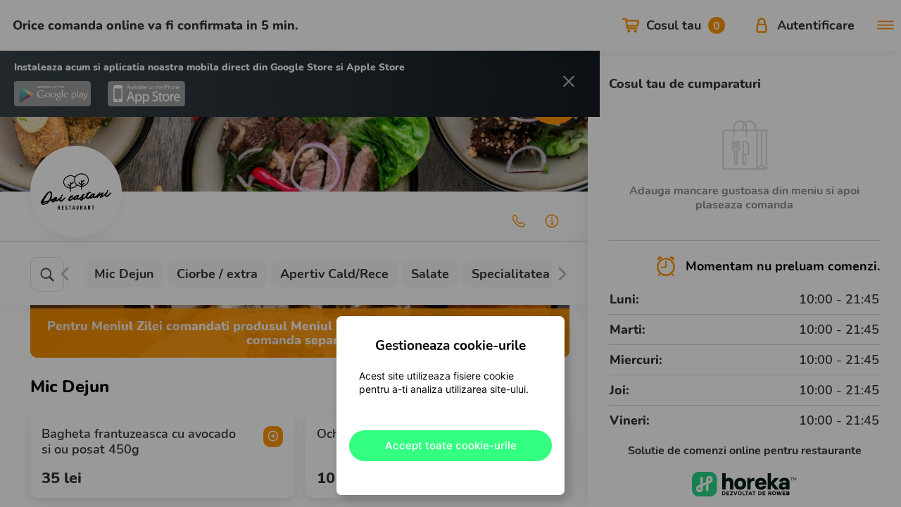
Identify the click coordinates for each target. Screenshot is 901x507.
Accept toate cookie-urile (451, 445)
